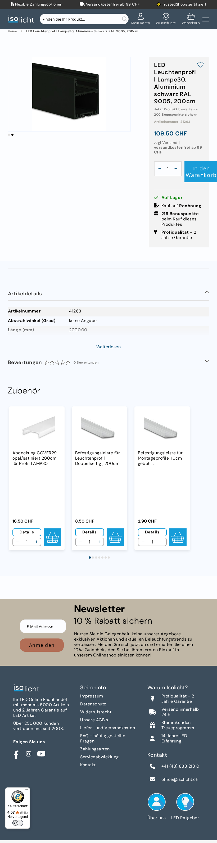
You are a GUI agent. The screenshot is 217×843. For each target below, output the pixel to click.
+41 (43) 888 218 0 (180, 766)
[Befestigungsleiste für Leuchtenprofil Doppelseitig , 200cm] (99, 429)
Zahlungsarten (95, 749)
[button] (9, 135)
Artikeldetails (25, 293)
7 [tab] (109, 557)
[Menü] (27, 790)
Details (27, 532)
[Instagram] (28, 754)
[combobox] (84, 19)
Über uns (156, 818)
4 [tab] (99, 557)
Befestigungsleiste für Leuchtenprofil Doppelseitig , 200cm (97, 458)
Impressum (91, 696)
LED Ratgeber (185, 818)
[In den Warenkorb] (52, 537)
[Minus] (158, 168)
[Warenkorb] (191, 19)
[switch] (17, 823)
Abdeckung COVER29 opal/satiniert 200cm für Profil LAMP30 (34, 458)
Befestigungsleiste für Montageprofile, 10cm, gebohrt (160, 458)
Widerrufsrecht (95, 712)
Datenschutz (93, 704)
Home (12, 31)
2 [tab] (93, 557)
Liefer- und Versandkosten (107, 728)
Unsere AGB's (94, 720)
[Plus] (177, 168)
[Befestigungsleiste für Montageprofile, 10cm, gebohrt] (162, 429)
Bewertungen (53, 362)
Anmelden (42, 645)
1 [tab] (90, 557)
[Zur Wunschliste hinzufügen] (200, 65)
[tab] (108, 294)
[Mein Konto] (140, 19)
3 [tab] (96, 557)
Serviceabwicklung (99, 757)
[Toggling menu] (205, 19)
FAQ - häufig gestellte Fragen (102, 738)
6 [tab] (106, 557)
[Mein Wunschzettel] (166, 19)
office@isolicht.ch (179, 779)
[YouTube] (41, 754)
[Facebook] (16, 754)
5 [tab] (102, 557)
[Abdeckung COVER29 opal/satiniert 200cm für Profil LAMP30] (36, 429)
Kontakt (88, 765)
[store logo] (22, 19)
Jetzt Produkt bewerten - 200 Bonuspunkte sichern (176, 112)
